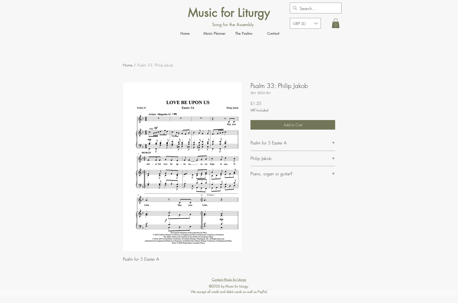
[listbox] (305, 23)
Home (127, 65)
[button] (336, 23)
